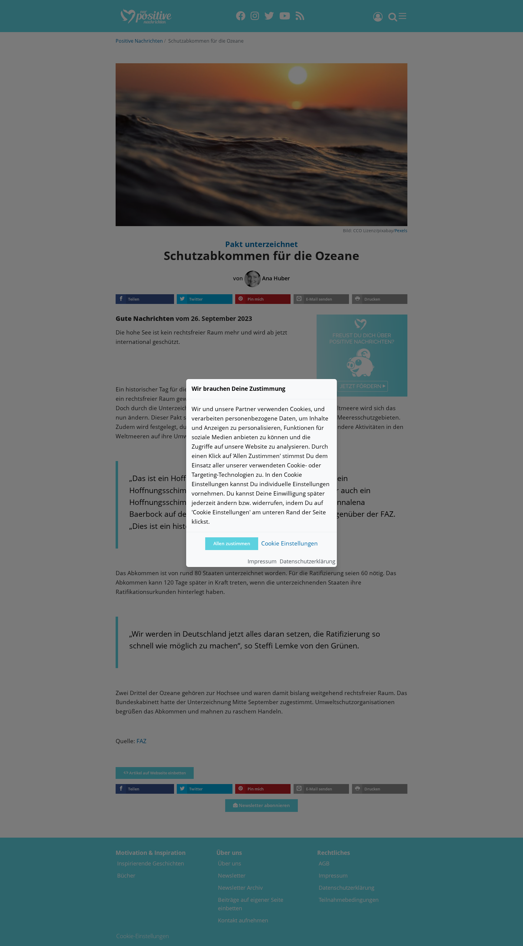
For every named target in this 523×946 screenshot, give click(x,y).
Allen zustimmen (231, 543)
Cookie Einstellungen (289, 543)
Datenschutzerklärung (307, 561)
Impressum (262, 561)
